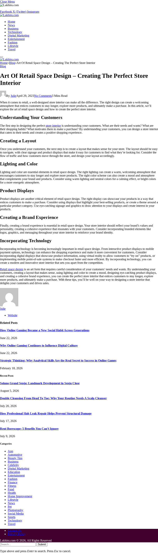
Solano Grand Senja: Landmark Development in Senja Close (40, 383)
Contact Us (14, 530)
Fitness (12, 485)
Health (12, 492)
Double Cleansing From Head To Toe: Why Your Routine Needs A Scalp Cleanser (53, 398)
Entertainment (16, 39)
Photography (15, 510)
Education (14, 472)
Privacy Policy (16, 534)
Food (11, 489)
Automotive (15, 454)
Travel (11, 49)
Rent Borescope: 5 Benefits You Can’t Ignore (29, 428)
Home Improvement (20, 496)
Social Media (16, 513)
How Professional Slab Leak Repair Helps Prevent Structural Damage (46, 413)
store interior (53, 125)
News (11, 25)
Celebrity (13, 465)
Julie (13, 95)
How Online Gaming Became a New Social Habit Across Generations (44, 330)
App (10, 451)
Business (13, 28)
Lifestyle (13, 46)
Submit (42, 544)
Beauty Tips (15, 458)
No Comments (43, 95)
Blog (3, 66)
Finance (12, 482)
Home (11, 21)
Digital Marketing (18, 35)
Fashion (12, 42)
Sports (11, 517)
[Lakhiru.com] (9, 15)
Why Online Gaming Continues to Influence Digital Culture (39, 345)
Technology (15, 32)
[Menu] (1, 57)
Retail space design (11, 269)
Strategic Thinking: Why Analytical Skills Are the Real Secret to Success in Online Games (58, 360)
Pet (10, 506)
